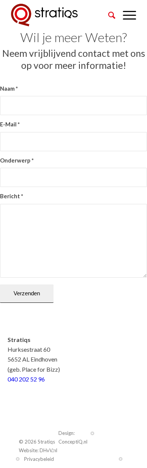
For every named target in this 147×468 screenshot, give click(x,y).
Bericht (11, 196)
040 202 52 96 (26, 379)
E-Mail (10, 124)
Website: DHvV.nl (38, 450)
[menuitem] (108, 15)
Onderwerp (17, 160)
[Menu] (125, 15)
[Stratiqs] (61, 15)
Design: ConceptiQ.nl (72, 437)
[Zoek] (108, 15)
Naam (9, 88)
